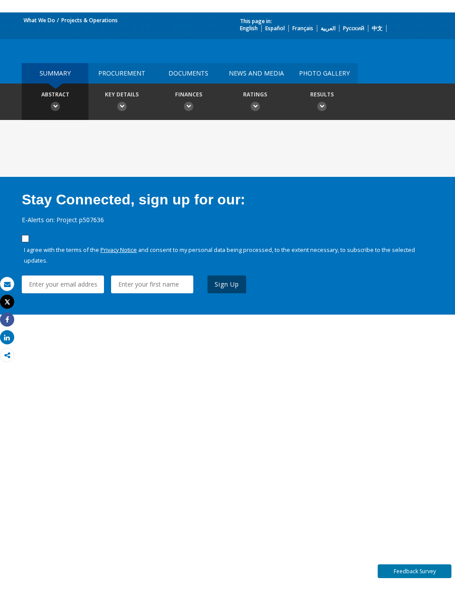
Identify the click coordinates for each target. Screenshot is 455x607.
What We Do (39, 20)
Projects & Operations (89, 20)
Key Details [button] (122, 94)
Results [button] (322, 94)
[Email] (7, 284)
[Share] (7, 319)
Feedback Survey (415, 571)
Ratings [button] (255, 94)
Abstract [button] (55, 94)
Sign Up (227, 284)
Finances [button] (188, 94)
